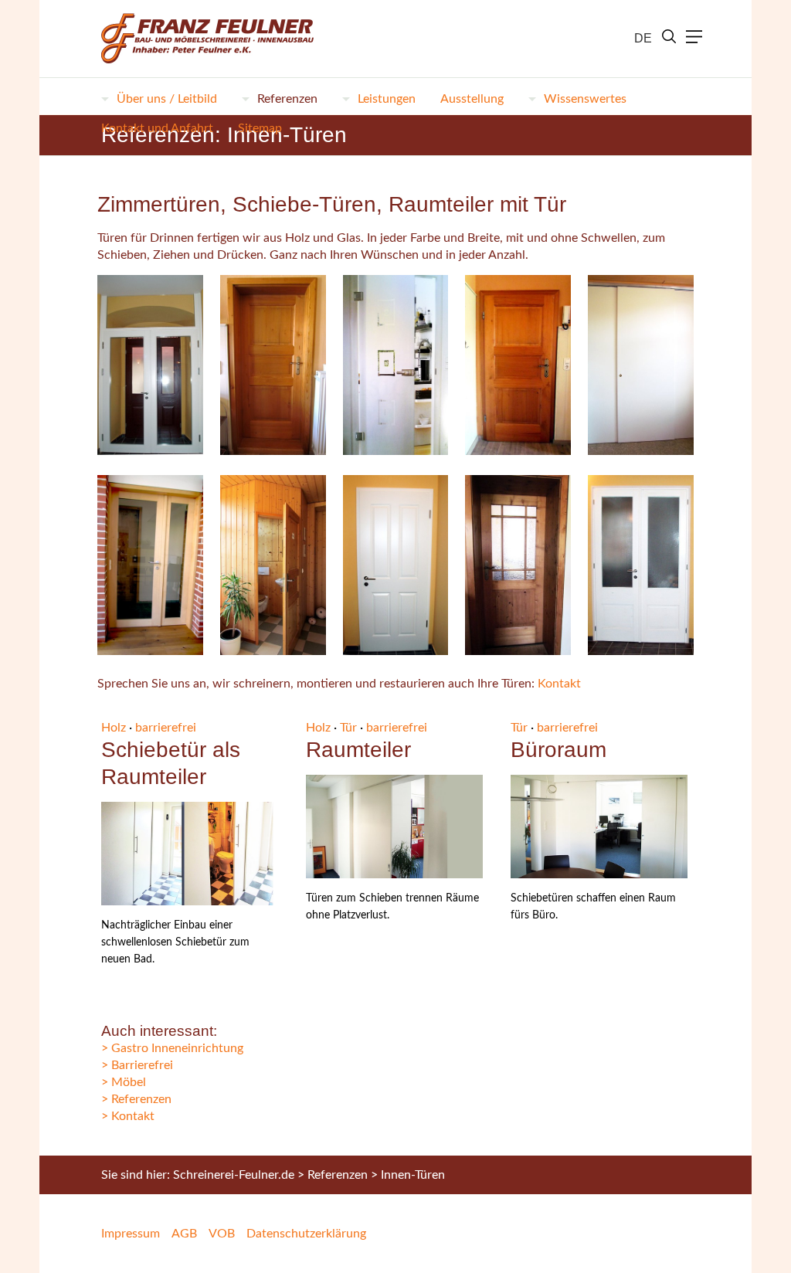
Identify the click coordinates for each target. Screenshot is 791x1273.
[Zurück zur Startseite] (201, 38)
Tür (348, 727)
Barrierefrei (142, 1065)
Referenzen (287, 99)
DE (643, 38)
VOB (222, 1233)
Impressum (130, 1233)
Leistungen (387, 99)
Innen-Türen (413, 1175)
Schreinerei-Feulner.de (233, 1175)
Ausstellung (472, 99)
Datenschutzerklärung (306, 1233)
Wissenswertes (585, 99)
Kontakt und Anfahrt (157, 128)
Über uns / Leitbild (167, 99)
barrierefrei (165, 727)
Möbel (128, 1082)
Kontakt (559, 683)
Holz (113, 727)
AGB (184, 1233)
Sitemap (260, 128)
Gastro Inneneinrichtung (177, 1048)
